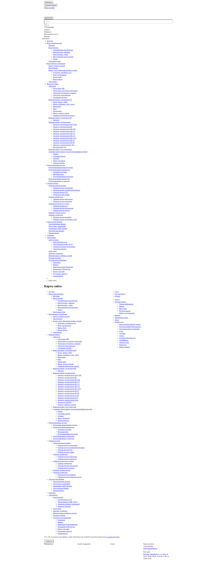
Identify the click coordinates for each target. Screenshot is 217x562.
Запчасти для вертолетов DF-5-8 (64, 136)
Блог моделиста (120, 294)
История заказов (124, 311)
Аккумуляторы (54, 240)
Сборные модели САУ (60, 192)
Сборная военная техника (57, 186)
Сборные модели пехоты (61, 210)
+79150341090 (148, 546)
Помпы (55, 154)
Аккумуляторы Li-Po (60, 242)
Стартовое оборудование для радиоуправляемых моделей (68, 152)
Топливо (56, 158)
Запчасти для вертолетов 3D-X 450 (65, 124)
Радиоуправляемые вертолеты (63, 176)
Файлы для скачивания (127, 313)
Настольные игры (54, 61)
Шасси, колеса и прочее (61, 113)
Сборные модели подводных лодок (65, 219)
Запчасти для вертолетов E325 (68, 398)
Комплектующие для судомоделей (60, 149)
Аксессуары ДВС (59, 88)
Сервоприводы (58, 276)
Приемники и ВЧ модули (61, 269)
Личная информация (126, 304)
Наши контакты (124, 347)
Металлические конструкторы (63, 57)
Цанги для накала (59, 161)
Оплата (121, 336)
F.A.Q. (117, 292)
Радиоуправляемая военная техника (61, 167)
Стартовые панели (59, 156)
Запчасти (56, 120)
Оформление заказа (121, 318)
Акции (117, 299)
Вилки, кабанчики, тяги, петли (63, 104)
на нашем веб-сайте (113, 537)
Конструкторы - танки (60, 54)
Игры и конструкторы (54, 43)
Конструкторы (53, 48)
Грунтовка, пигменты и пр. (62, 72)
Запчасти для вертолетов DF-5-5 (64, 134)
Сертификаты (123, 340)
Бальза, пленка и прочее (57, 66)
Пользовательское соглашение (129, 329)
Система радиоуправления (57, 260)
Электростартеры (59, 163)
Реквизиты (123, 345)
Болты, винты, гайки (60, 102)
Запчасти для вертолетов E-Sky (63, 145)
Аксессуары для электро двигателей (65, 91)
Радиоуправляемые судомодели (59, 181)
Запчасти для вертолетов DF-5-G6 (64, 138)
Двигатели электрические (62, 95)
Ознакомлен (48, 541)
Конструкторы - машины (61, 52)
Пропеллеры (57, 111)
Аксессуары (53, 251)
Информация (48, 544)
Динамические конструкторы (63, 50)
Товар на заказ (124, 342)
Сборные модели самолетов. (62, 201)
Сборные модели (52, 183)
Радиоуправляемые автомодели (59, 179)
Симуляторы (53, 82)
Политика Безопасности (127, 338)
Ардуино (50, 41)
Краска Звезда (58, 79)
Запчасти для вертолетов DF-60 (63, 143)
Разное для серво (59, 271)
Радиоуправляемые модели (56, 165)
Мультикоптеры (58, 174)
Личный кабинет (120, 302)
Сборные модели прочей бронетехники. (66, 190)
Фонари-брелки (54, 233)
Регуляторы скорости (60, 274)
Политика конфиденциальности (130, 327)
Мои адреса (123, 308)
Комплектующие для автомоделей (60, 118)
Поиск (117, 320)
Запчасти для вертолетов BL (62, 127)
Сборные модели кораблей (62, 217)
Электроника (51, 237)
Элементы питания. (59, 249)
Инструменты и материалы (56, 63)
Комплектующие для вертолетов (60, 122)
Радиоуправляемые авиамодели (59, 170)
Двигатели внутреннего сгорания (64, 93)
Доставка (122, 333)
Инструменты (53, 68)
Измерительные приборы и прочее (60, 256)
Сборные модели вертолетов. (63, 199)
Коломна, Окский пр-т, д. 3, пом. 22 (155, 554)
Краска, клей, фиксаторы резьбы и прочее (63, 70)
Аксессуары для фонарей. (57, 226)
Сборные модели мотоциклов (63, 208)
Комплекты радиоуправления (63, 267)
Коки (55, 109)
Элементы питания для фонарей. (64, 247)
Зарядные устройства (56, 253)
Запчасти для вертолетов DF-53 (63, 140)
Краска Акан (57, 77)
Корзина (117, 315)
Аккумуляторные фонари (57, 224)
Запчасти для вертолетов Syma (68, 400)
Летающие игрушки (60, 172)
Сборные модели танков (61, 195)
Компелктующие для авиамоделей (60, 100)
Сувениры (50, 235)
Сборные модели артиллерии (63, 188)
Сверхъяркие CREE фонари (58, 228)
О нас (121, 331)
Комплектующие (52, 84)
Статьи (112, 544)
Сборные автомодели (60, 206)
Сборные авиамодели (56, 197)
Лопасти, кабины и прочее (67, 405)
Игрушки (52, 45)
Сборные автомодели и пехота (59, 204)
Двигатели (52, 86)
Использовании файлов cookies (129, 324)
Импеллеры (57, 106)
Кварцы (55, 265)
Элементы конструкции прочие (63, 115)
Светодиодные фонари (54, 222)
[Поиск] (48, 25)
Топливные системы (60, 97)
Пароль (121, 306)
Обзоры (117, 296)
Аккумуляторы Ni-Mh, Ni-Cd (63, 244)
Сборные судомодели (56, 215)
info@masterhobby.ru (150, 548)
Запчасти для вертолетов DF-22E (64, 129)
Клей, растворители (60, 75)
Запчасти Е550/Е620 (64, 402)
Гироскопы (56, 262)
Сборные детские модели (57, 213)
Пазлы (55, 59)
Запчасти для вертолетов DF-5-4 (64, 131)
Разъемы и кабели (55, 258)
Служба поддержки (83, 544)
